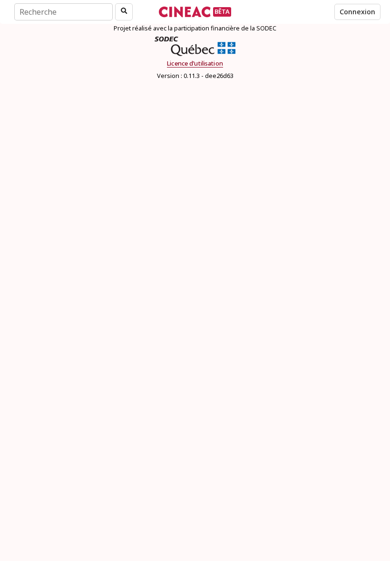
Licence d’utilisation (195, 64)
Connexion (357, 11)
